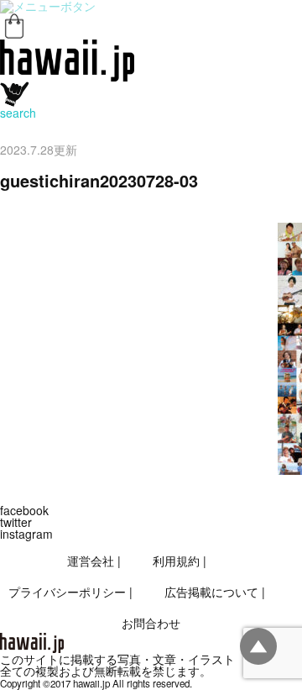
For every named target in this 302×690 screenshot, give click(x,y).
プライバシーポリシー (67, 591)
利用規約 (176, 560)
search (18, 112)
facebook (24, 510)
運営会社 (90, 560)
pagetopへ (258, 646)
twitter (16, 522)
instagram (26, 533)
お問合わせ (151, 622)
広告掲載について (211, 591)
